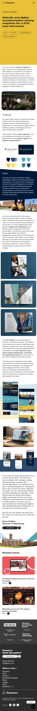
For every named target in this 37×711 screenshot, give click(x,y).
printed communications (11, 140)
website (19, 138)
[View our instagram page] (10, 705)
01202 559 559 (8, 661)
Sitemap (13, 700)
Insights (5, 682)
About (4, 680)
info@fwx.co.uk (8, 663)
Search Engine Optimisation (12, 353)
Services (5, 676)
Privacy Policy (6, 700)
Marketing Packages (10, 678)
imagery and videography (18, 227)
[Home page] (8, 3)
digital (25, 138)
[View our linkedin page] (13, 705)
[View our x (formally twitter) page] (17, 705)
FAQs (4, 684)
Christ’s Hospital (22, 67)
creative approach (23, 134)
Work (4, 673)
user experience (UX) (23, 350)
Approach (6, 671)
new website (10, 340)
